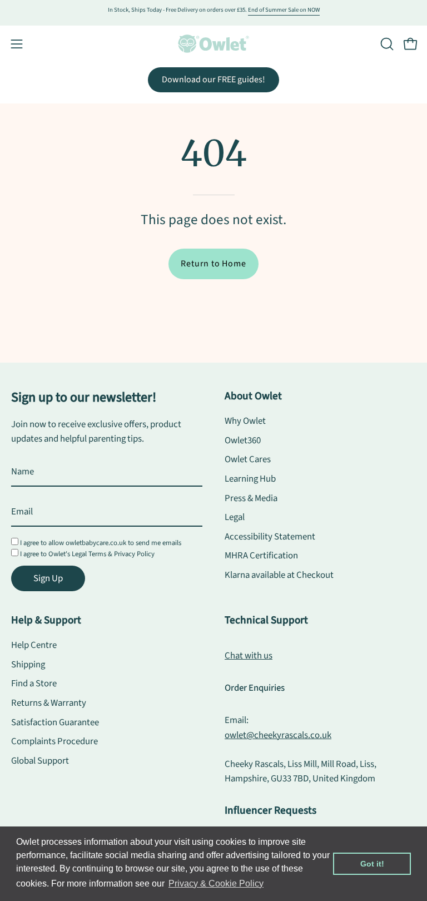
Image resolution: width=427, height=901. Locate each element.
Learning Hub (250, 479)
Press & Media (251, 498)
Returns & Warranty (48, 703)
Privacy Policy (134, 554)
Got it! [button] (372, 863)
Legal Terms (89, 554)
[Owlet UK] (213, 43)
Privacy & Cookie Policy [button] (216, 883)
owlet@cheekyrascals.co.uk (278, 735)
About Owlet (253, 396)
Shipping (28, 664)
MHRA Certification (261, 556)
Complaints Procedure (54, 741)
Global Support (40, 760)
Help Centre (34, 645)
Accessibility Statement (270, 536)
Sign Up (48, 578)
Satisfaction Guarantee (55, 722)
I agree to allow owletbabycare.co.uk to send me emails (100, 543)
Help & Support (46, 620)
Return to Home (213, 264)
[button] (386, 44)
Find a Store (34, 683)
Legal (235, 517)
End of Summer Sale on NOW (284, 10)
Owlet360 (243, 440)
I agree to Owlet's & (87, 554)
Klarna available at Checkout (279, 575)
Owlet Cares (248, 459)
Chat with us (248, 655)
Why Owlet (245, 421)
